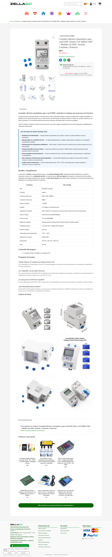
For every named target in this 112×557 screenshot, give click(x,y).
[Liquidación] (86, 13)
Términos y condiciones (44, 547)
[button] (53, 37)
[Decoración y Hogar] (43, 13)
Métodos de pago (42, 533)
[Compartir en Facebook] (60, 60)
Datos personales (64, 530)
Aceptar (9, 553)
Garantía (40, 540)
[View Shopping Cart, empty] (100, 4)
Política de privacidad (43, 542)
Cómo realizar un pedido (44, 530)
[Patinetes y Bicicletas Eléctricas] (77, 13)
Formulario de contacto (21, 546)
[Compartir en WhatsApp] (64, 60)
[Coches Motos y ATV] (26, 13)
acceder (26, 430)
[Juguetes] (60, 13)
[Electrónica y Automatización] (51, 13)
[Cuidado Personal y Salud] (35, 13)
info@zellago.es (18, 534)
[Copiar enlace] (68, 60)
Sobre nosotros (42, 528)
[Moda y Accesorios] (68, 13)
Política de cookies (43, 544)
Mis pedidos (63, 528)
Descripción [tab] (23, 109)
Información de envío (43, 535)
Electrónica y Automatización (67, 56)
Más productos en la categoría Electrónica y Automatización (55, 505)
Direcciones (63, 533)
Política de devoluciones (44, 537)
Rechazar (23, 553)
